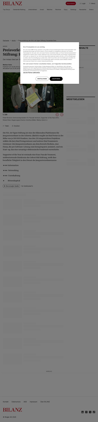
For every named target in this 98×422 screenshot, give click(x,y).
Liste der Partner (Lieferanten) (31, 72)
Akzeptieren (56, 78)
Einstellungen (42, 78)
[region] (49, 63)
